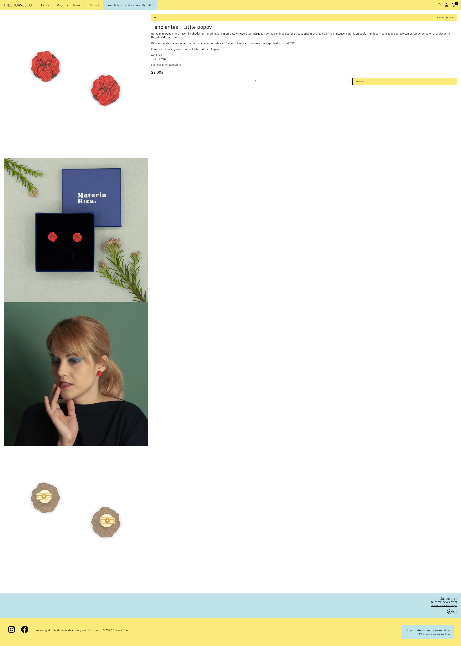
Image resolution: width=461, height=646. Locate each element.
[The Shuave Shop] (19, 5)
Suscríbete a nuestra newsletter (127, 5)
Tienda (45, 5)
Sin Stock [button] (359, 81)
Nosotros (79, 5)
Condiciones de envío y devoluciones (75, 630)
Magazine (63, 5)
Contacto (95, 5)
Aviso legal (43, 630)
